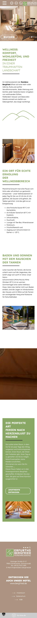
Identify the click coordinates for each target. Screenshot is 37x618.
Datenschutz (20, 596)
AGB (20, 600)
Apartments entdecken (14, 491)
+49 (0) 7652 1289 (19, 565)
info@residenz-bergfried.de (21, 567)
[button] (3, 614)
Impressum (21, 593)
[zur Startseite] (12, 4)
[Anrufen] (21, 4)
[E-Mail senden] (17, 4)
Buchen (9, 37)
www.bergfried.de (18, 583)
